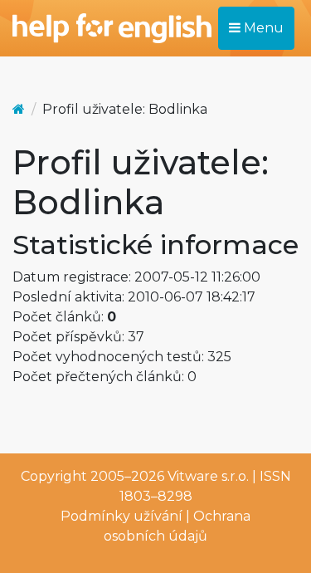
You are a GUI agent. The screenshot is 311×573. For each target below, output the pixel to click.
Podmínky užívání (121, 516)
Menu (262, 28)
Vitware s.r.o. (208, 476)
